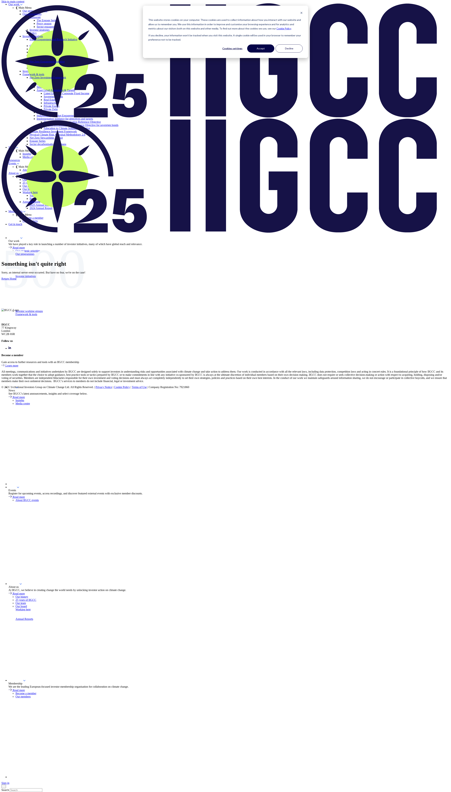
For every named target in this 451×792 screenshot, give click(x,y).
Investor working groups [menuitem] (29, 311)
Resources (14, 483)
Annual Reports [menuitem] (24, 618)
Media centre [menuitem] (23, 403)
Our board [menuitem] (21, 606)
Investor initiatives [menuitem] (26, 276)
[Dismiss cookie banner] (301, 13)
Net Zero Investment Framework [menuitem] (48, 77)
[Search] (3, 786)
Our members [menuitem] (23, 696)
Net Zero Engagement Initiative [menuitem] (47, 61)
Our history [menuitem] (22, 596)
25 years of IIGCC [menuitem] (26, 599)
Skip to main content (12, 1)
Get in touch (15, 776)
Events (12, 487)
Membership (15, 680)
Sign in (5, 782)
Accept (261, 48)
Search (5, 789)
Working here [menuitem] (23, 609)
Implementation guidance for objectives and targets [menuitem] (65, 118)
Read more (19, 397)
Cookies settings (232, 48)
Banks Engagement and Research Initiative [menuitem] (53, 39)
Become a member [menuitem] (26, 693)
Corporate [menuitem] (35, 17)
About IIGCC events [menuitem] (27, 500)
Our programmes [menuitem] (25, 253)
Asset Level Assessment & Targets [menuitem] (56, 90)
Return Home (9, 278)
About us (13, 583)
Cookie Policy (283, 28)
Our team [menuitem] (21, 603)
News (12, 387)
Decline (289, 48)
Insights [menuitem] (20, 400)
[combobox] (26, 790)
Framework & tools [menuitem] (26, 314)
